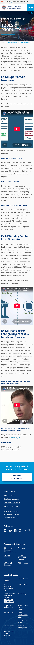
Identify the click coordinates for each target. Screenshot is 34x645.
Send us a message (11, 499)
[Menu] (30, 7)
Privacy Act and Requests (9, 606)
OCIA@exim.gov (14, 438)
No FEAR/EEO (23, 579)
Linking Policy (23, 584)
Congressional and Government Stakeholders (18, 42)
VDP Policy (22, 594)
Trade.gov (22, 548)
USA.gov (7, 555)
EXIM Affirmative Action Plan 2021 (8, 587)
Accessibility (8, 613)
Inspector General (7, 580)
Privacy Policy (9, 626)
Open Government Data (23, 615)
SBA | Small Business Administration (10, 550)
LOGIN (30, 13)
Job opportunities (11, 506)
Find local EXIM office (12, 503)
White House (23, 563)
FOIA (5, 620)
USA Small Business (8, 564)
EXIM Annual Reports (22, 621)
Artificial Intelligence (22, 627)
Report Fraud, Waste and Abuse (23, 607)
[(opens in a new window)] (5, 531)
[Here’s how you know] (17, 2)
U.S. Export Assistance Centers (22, 557)
